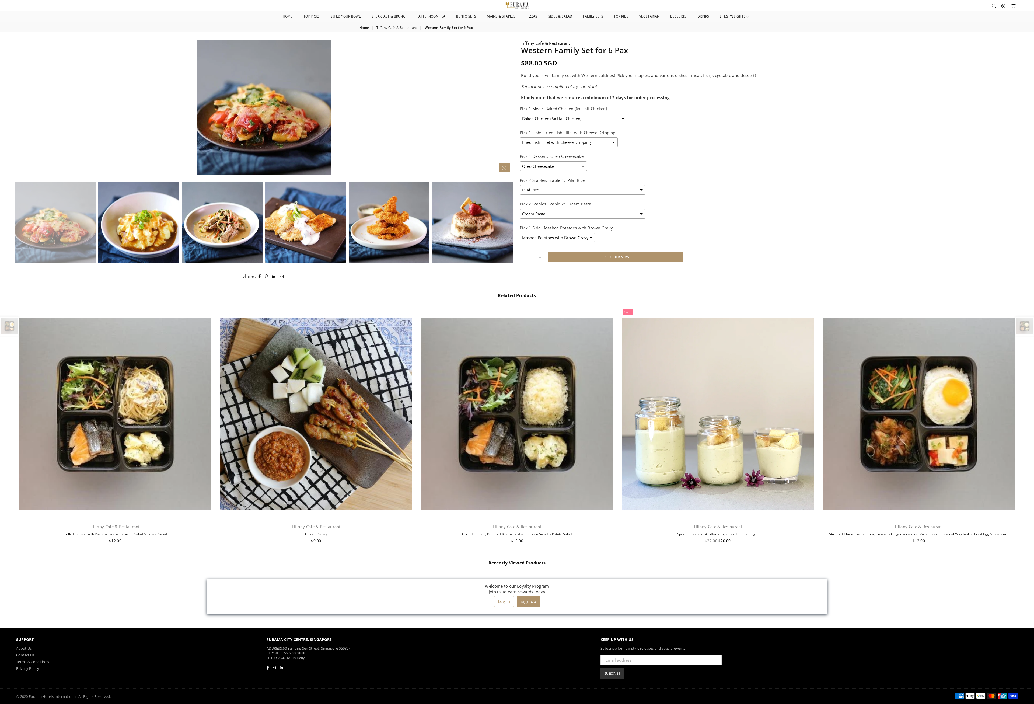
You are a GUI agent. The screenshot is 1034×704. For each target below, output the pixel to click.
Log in (504, 601)
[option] (264, 107)
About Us (24, 648)
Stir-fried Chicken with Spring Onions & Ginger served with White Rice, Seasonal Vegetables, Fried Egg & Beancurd (919, 534)
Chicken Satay (316, 534)
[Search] (994, 5)
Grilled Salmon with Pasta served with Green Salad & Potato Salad (115, 534)
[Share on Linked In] (273, 276)
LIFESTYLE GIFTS (733, 16)
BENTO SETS (466, 16)
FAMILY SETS (593, 16)
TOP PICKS (311, 16)
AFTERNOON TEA (431, 16)
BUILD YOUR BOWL (345, 16)
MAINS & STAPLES (501, 16)
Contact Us (25, 655)
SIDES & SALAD (560, 16)
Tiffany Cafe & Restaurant (396, 28)
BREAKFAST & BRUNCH (389, 16)
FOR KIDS (621, 16)
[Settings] (1003, 5)
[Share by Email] (282, 276)
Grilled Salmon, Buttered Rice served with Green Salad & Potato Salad (517, 534)
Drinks (703, 16)
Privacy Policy (27, 668)
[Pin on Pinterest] (266, 276)
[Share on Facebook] (259, 276)
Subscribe (612, 673)
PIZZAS (531, 16)
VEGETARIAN (649, 16)
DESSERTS (678, 16)
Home (288, 16)
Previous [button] (19, 108)
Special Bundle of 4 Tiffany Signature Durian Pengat (718, 534)
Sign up (528, 601)
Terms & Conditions (32, 661)
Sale (627, 312)
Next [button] (508, 108)
